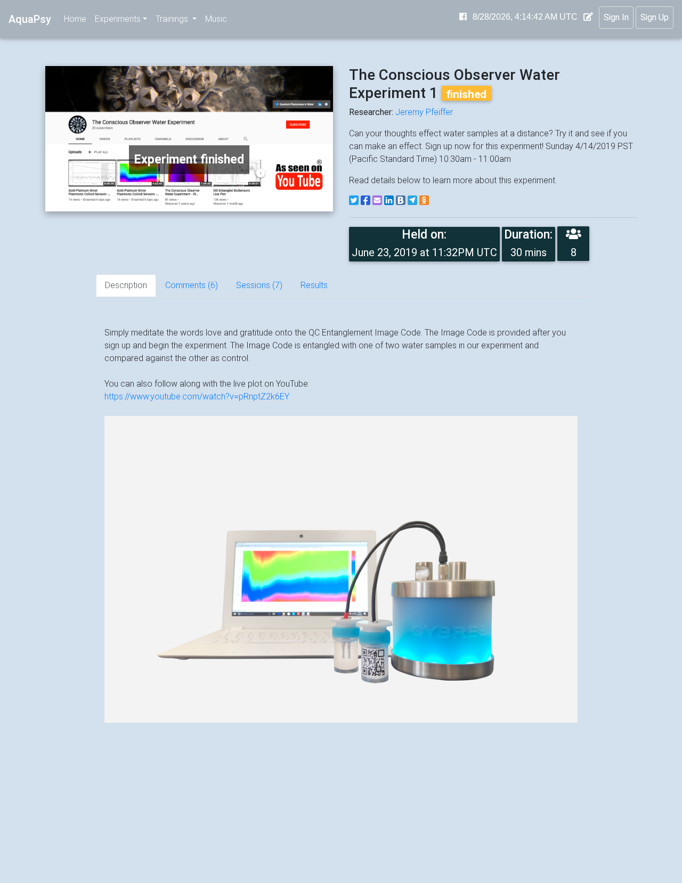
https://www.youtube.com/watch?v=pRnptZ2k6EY (196, 396)
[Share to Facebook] (365, 200)
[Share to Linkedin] (389, 200)
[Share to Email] (377, 200)
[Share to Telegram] (412, 200)
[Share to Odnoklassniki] (424, 200)
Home (75, 19)
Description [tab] (126, 285)
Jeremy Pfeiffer (424, 112)
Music (216, 19)
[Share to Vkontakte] (400, 200)
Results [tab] (314, 285)
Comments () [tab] (191, 285)
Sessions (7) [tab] (259, 285)
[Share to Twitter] (354, 200)
